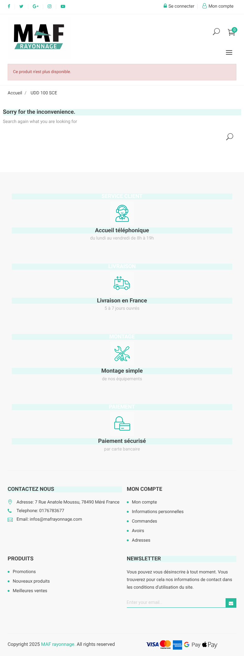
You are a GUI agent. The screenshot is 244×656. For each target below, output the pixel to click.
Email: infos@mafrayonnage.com (49, 519)
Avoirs (138, 530)
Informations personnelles (158, 511)
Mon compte (144, 489)
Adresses (141, 540)
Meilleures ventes (30, 590)
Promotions (24, 571)
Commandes (144, 521)
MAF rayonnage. (58, 644)
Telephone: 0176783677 (40, 510)
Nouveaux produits (31, 581)
